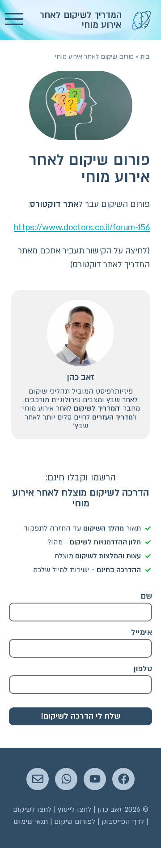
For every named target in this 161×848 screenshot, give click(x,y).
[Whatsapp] (66, 779)
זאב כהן (80, 377)
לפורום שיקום (74, 822)
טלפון (143, 669)
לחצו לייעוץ (74, 809)
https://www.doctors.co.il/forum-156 (82, 227)
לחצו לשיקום (32, 809)
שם (146, 596)
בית (145, 56)
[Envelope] (37, 779)
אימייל (141, 632)
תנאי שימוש (30, 822)
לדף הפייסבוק (123, 822)
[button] (13, 20)
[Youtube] (95, 779)
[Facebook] (123, 779)
